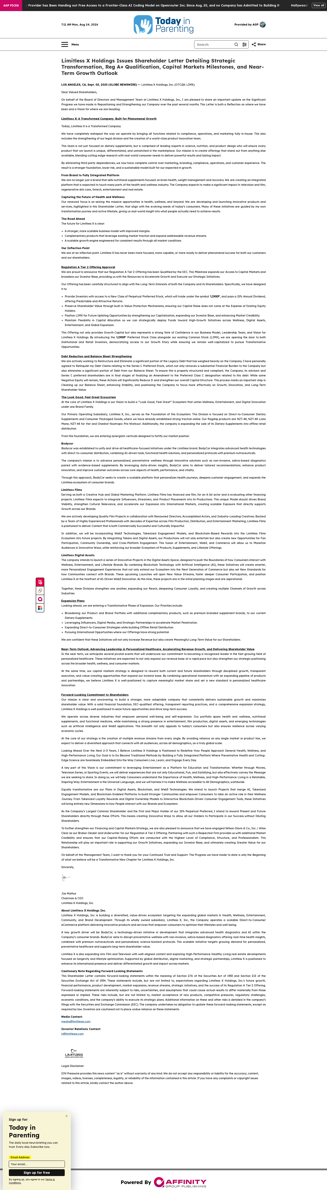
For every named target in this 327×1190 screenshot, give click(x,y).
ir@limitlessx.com (72, 1033)
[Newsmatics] (40, 608)
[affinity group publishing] (40, 599)
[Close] (66, 1116)
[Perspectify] (40, 590)
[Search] (236, 44)
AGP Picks (11, 5)
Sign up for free (37, 1172)
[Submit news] (40, 582)
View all (318, 5)
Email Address (20, 1157)
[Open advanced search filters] (244, 44)
